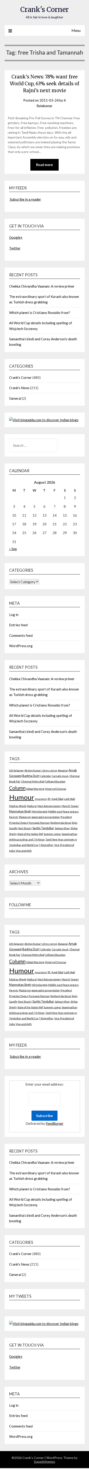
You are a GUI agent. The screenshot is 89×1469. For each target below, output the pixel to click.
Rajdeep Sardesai (60, 822)
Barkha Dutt (31, 776)
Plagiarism (25, 816)
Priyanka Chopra (18, 822)
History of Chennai (55, 788)
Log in (13, 615)
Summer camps (52, 833)
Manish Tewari (70, 805)
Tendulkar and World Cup (23, 844)
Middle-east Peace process (63, 811)
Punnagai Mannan (39, 822)
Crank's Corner (44, 9)
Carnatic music (60, 775)
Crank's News (19, 388)
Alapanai (63, 770)
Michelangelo (39, 811)
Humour (21, 797)
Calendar (45, 775)
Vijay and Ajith (24, 850)
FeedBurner (54, 1123)
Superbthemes (44, 1461)
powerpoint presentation (45, 816)
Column (17, 788)
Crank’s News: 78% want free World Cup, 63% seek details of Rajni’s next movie (44, 83)
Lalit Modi (69, 798)
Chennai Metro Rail (32, 781)
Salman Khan (62, 828)
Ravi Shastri (25, 828)
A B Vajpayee (16, 770)
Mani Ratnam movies (49, 805)
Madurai (32, 805)
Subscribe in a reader (25, 199)
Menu (76, 30)
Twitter (15, 248)
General (15, 398)
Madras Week (17, 805)
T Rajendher (46, 844)
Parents (13, 816)
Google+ (16, 237)
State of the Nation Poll (30, 833)
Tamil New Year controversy (61, 839)
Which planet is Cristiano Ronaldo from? (39, 312)
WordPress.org (21, 646)
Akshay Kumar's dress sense (40, 770)
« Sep (13, 549)
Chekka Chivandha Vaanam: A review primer (42, 286)
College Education (55, 781)
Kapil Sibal (57, 798)
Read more (44, 165)
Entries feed (18, 625)
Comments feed (21, 635)
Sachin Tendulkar (43, 828)
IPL (49, 798)
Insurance (41, 798)
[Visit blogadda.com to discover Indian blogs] (44, 420)
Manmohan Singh (20, 811)
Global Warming (35, 788)
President (66, 816)
